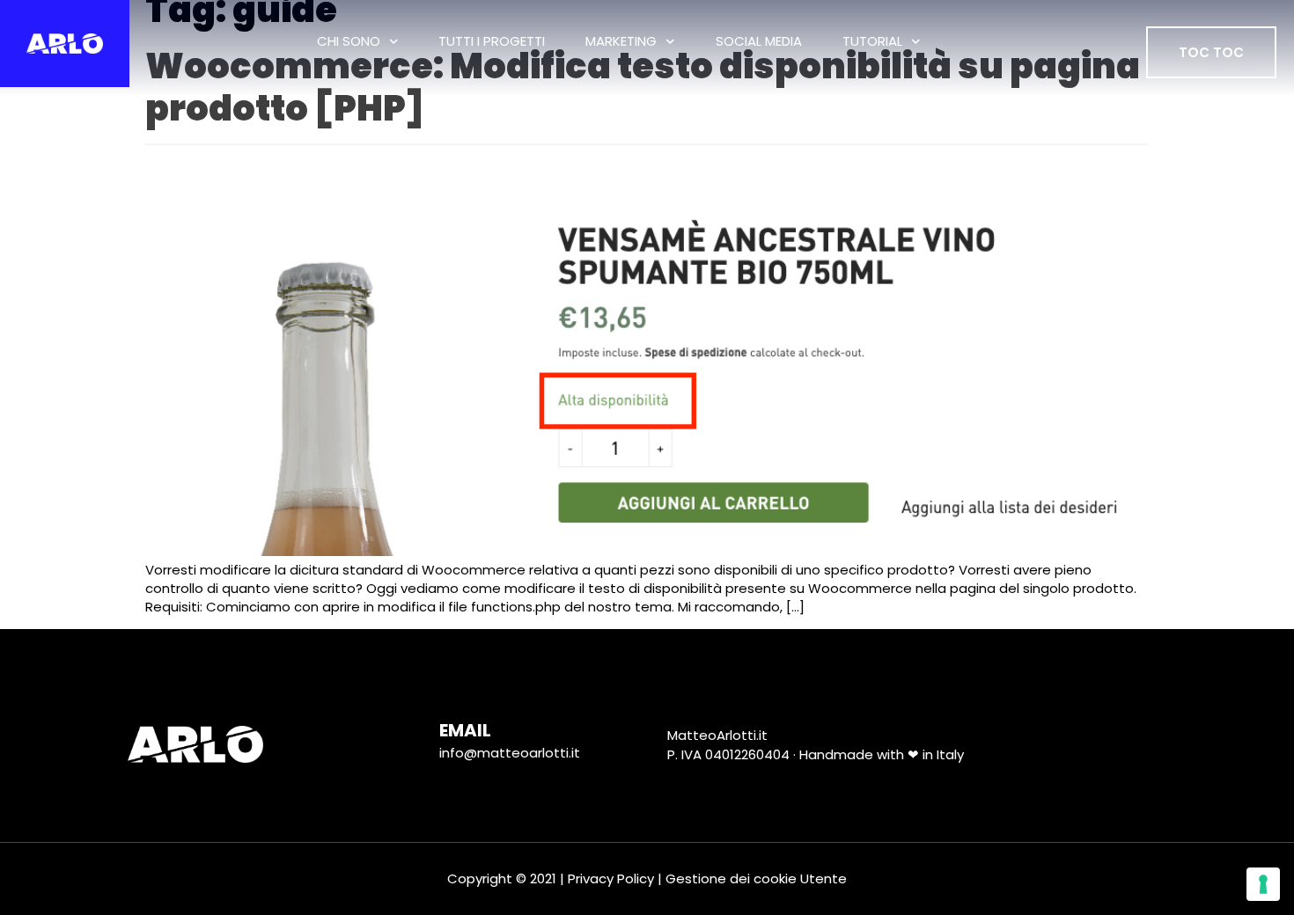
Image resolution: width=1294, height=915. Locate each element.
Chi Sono (348, 41)
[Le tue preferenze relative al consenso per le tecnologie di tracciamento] (1263, 884)
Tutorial (872, 41)
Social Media (759, 41)
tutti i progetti (491, 41)
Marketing (621, 41)
